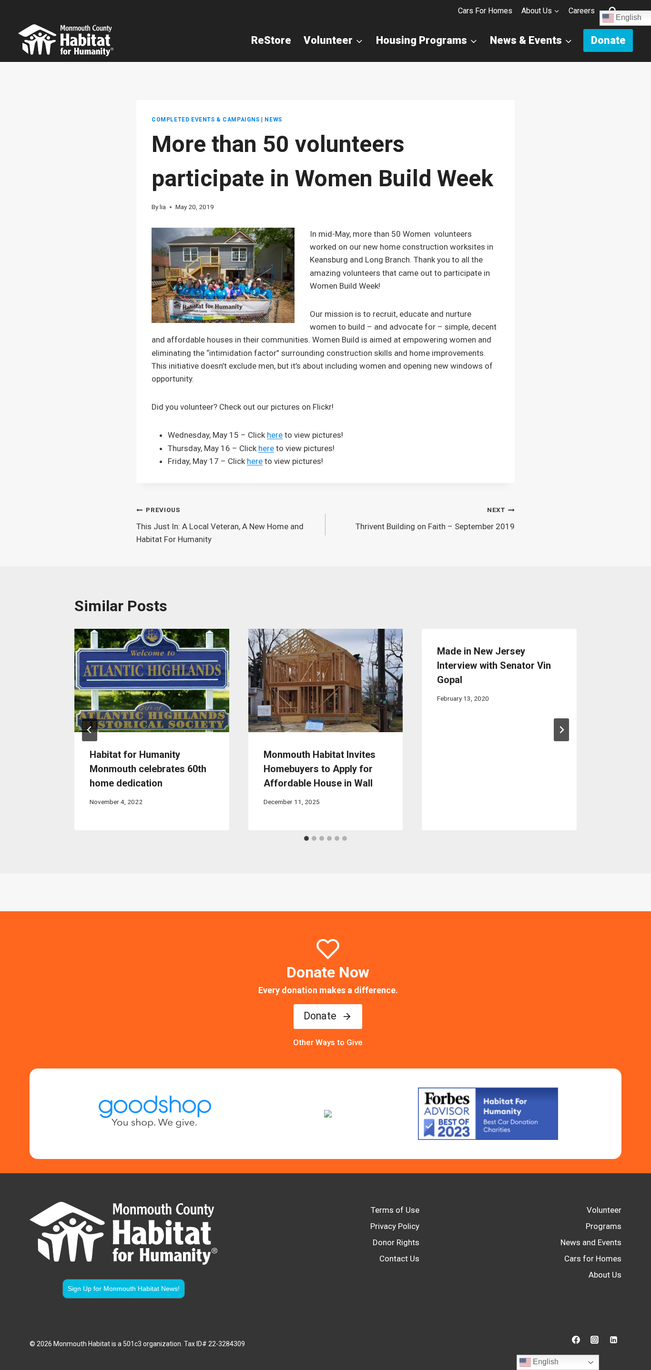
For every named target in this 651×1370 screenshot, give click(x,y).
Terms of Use (395, 1210)
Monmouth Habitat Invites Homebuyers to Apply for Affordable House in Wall (320, 769)
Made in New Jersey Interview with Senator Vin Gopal (494, 665)
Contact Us (399, 1258)
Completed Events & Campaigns (206, 119)
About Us (605, 1274)
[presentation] (151, 680)
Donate (608, 40)
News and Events (590, 1242)
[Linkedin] (613, 1340)
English (545, 1362)
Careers (582, 10)
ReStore (271, 40)
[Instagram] (595, 1340)
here (275, 435)
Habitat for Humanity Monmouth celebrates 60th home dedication (148, 769)
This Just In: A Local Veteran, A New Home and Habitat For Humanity (220, 525)
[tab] (306, 838)
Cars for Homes (485, 10)
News (273, 119)
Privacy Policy (394, 1226)
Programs (603, 1226)
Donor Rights (396, 1242)
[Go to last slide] (89, 729)
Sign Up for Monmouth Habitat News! (124, 1288)
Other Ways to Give (328, 1042)
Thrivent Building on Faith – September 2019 (435, 518)
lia (163, 207)
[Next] (561, 729)
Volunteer (604, 1210)
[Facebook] (576, 1340)
